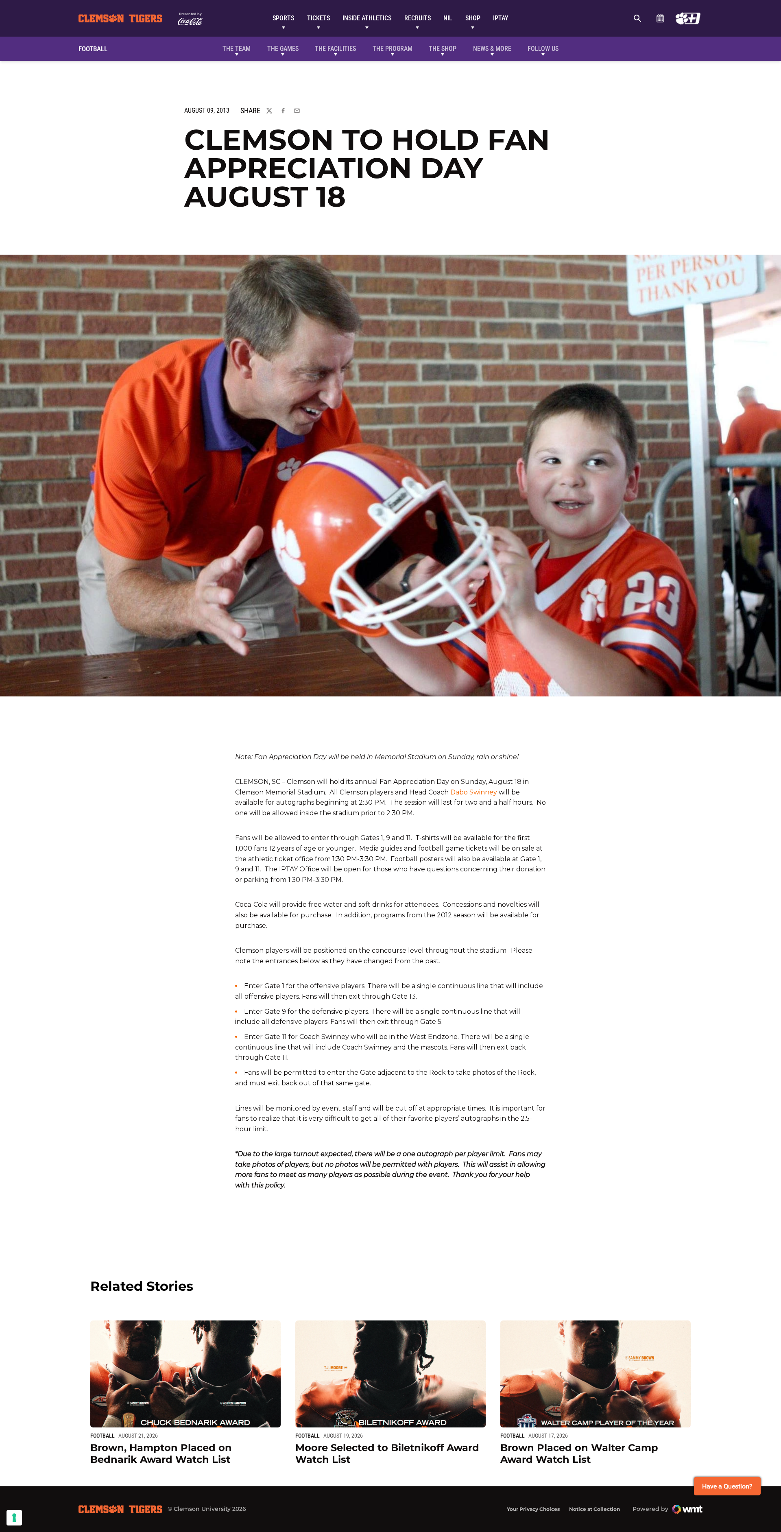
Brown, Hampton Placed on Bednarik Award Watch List (161, 1453)
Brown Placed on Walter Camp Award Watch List (579, 1453)
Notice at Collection (594, 1509)
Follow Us (543, 48)
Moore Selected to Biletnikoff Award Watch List (387, 1453)
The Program (392, 48)
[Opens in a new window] (688, 18)
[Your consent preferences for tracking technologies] (14, 1517)
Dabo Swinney (473, 792)
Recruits (417, 18)
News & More (492, 48)
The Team (237, 48)
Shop (472, 18)
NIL (447, 18)
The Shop (442, 48)
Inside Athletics (367, 18)
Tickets (318, 18)
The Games (283, 48)
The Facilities (335, 48)
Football (102, 1435)
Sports (283, 18)
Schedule (660, 18)
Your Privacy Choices (533, 1509)
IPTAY (500, 18)
